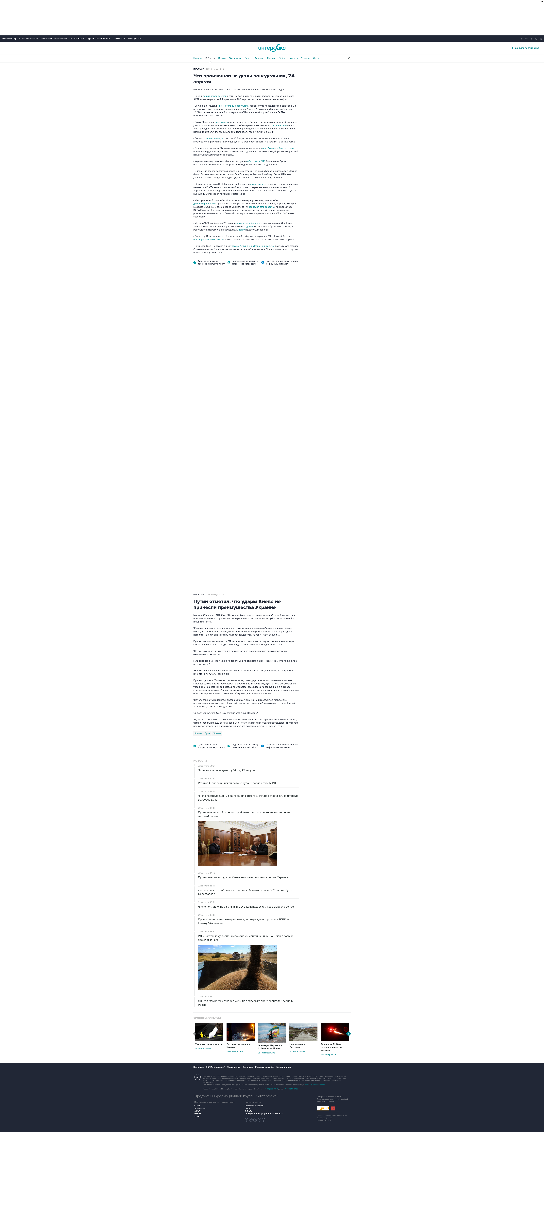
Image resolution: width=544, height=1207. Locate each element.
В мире (222, 58)
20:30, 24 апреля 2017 (215, 69)
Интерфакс (272, 48)
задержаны (221, 122)
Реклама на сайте (264, 1067)
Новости (293, 58)
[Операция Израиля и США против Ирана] (272, 1042)
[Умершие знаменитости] (209, 1040)
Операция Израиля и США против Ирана (270, 1047)
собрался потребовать (261, 207)
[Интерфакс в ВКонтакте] (255, 1120)
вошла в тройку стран (215, 96)
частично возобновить (247, 223)
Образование (119, 38)
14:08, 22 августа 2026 (218, 287)
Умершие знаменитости (208, 1044)
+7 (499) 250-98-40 (271, 1089)
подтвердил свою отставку (208, 239)
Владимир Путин (202, 733)
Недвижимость (103, 38)
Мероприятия (134, 38)
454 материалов (203, 1048)
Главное (197, 58)
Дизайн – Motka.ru (324, 1121)
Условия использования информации (332, 1115)
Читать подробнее (281, 369)
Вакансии (248, 1067)
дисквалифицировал (205, 203)
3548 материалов (266, 1052)
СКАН (247, 1108)
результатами (279, 125)
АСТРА (197, 1116)
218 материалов (328, 1054)
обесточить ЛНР (256, 161)
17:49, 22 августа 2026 (215, 595)
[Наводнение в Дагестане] (303, 1040)
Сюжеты (305, 58)
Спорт (248, 58)
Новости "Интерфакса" (254, 1106)
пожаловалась (258, 184)
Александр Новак (203, 454)
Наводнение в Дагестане (297, 1046)
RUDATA (248, 1111)
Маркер (197, 1114)
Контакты (198, 1067)
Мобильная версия (11, 38)
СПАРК (197, 1106)
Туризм (90, 38)
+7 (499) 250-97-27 (291, 1089)
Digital (282, 58)
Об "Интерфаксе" (30, 38)
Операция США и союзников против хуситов (331, 1047)
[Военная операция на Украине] (241, 1040)
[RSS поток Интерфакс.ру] (259, 1120)
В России (210, 58)
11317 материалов (235, 1051)
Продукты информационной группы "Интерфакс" (236, 1096)
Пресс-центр (233, 1067)
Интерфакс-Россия (63, 38)
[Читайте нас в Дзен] (246, 1120)
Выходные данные (324, 1118)
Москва (271, 58)
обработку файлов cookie (315, 1085)
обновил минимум (213, 138)
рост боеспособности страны (278, 148)
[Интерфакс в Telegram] (251, 1120)
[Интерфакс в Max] (263, 1120)
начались (211, 375)
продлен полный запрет (246, 434)
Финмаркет (79, 38)
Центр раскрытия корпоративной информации (264, 1114)
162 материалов (297, 1051)
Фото (316, 58)
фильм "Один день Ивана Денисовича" (253, 246)
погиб (241, 229)
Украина (217, 733)
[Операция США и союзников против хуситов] (335, 1040)
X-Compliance (199, 1108)
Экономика (235, 58)
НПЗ (217, 454)
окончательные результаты (234, 105)
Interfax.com (46, 38)
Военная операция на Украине (239, 1046)
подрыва (249, 226)
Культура (259, 58)
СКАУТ (197, 1111)
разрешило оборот (241, 349)
